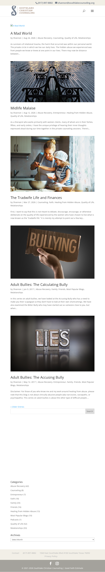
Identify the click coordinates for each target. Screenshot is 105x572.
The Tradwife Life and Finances (36, 197)
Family (54, 289)
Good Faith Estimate (74, 568)
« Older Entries (17, 406)
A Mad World (21, 33)
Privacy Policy (51, 556)
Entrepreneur (59, 112)
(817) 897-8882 (45, 2)
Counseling (58, 38)
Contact (15, 553)
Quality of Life (71, 38)
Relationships (84, 38)
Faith (51, 202)
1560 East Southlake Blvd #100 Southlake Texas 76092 (65, 553)
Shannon (17, 38)
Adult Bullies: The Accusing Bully (37, 377)
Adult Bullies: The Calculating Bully (39, 284)
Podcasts (15, 519)
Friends (62, 289)
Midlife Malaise (23, 108)
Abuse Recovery (45, 38)
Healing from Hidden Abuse (79, 112)
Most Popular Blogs (75, 289)
